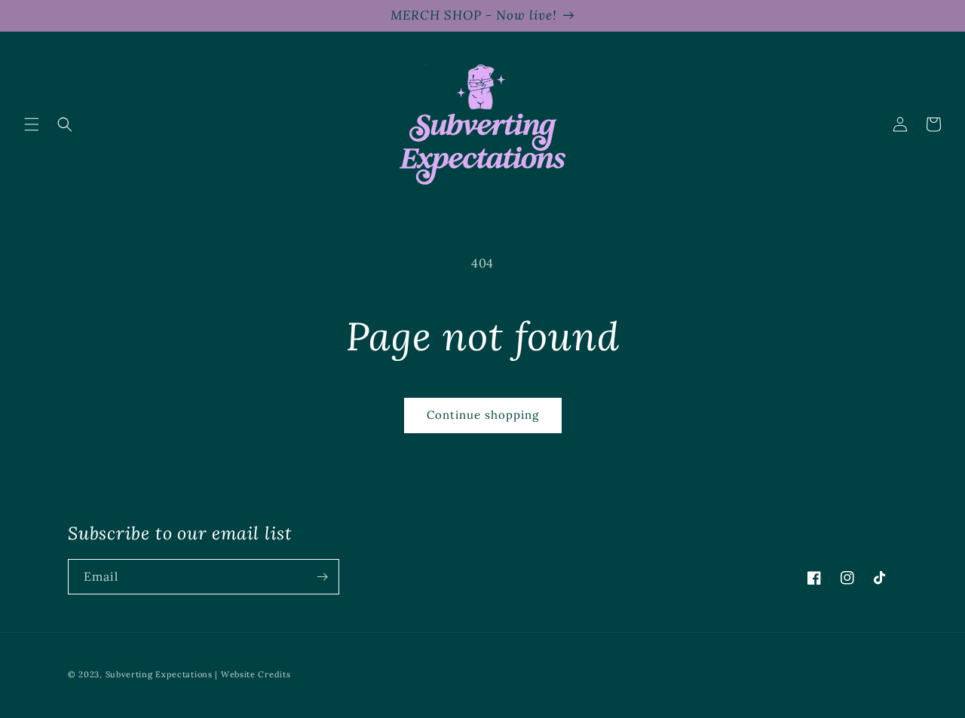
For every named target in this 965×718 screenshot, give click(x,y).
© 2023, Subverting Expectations (141, 674)
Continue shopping (483, 415)
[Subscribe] (322, 576)
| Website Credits (252, 674)
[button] (31, 124)
